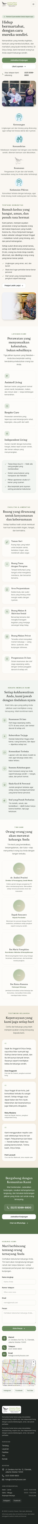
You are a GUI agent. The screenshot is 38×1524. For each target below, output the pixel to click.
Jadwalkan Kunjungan (19, 60)
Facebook (18, 1390)
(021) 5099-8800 (21, 1207)
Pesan (4, 1308)
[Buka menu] (33, 4)
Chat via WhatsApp (17, 1223)
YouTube (30, 1390)
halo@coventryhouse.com (18, 1356)
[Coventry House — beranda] (9, 4)
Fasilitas (5, 1452)
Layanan (5, 1449)
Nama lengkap (7, 1277)
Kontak (4, 1459)
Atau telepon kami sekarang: (19, 74)
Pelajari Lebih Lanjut (13, 286)
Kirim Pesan (17, 1328)
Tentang (5, 1446)
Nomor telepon (8, 1288)
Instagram (7, 1390)
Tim (3, 1456)
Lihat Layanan (17, 66)
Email (4, 1298)
